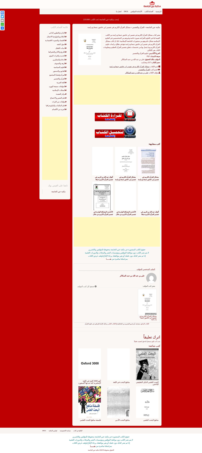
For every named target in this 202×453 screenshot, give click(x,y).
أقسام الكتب (148, 11)
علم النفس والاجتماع (57, 98)
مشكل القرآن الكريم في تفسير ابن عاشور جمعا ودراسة (129, 66)
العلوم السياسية (59, 67)
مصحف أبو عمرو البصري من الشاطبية (128, 324)
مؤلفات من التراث (58, 102)
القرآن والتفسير (138, 27)
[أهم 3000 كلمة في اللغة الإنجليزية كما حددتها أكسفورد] (89, 363)
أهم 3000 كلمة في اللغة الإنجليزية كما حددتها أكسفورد (89, 382)
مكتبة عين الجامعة (153, 27)
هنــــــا (108, 259)
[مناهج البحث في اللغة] (118, 364)
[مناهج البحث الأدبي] (118, 402)
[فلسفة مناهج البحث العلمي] (89, 402)
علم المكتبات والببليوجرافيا (55, 105)
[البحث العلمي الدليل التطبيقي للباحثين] (147, 364)
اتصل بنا (118, 11)
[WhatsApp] (2, 24)
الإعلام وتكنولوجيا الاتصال (56, 36)
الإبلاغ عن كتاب (77, 431)
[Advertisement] (117, 90)
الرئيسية (158, 11)
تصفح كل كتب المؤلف (86, 286)
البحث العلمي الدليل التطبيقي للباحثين (147, 383)
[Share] (2, 28)
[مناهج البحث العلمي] (147, 402)
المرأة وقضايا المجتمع (57, 75)
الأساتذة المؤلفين (136, 11)
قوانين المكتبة (53, 431)
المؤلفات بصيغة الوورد (57, 86)
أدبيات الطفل (60, 48)
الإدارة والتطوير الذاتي (57, 33)
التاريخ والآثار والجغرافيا (56, 52)
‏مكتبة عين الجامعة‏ (58, 191)
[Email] (2, 20)
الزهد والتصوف (59, 63)
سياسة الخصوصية (65, 431)
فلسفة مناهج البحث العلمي (90, 420)
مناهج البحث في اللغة (121, 382)
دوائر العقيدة (60, 94)
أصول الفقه (61, 44)
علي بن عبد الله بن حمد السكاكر (136, 73)
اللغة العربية (61, 82)
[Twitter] (2, 17)
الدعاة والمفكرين (59, 59)
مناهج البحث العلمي (151, 420)
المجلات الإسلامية (58, 90)
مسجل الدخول (146, 341)
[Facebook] (2, 13)
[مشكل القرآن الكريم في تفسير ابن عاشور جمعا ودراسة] (89, 49)
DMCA (126, 11)
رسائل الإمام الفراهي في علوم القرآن (96, 324)
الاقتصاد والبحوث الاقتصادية (55, 40)
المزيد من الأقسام (58, 109)
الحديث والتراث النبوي (57, 56)
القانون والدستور (59, 71)
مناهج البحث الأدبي (122, 420)
